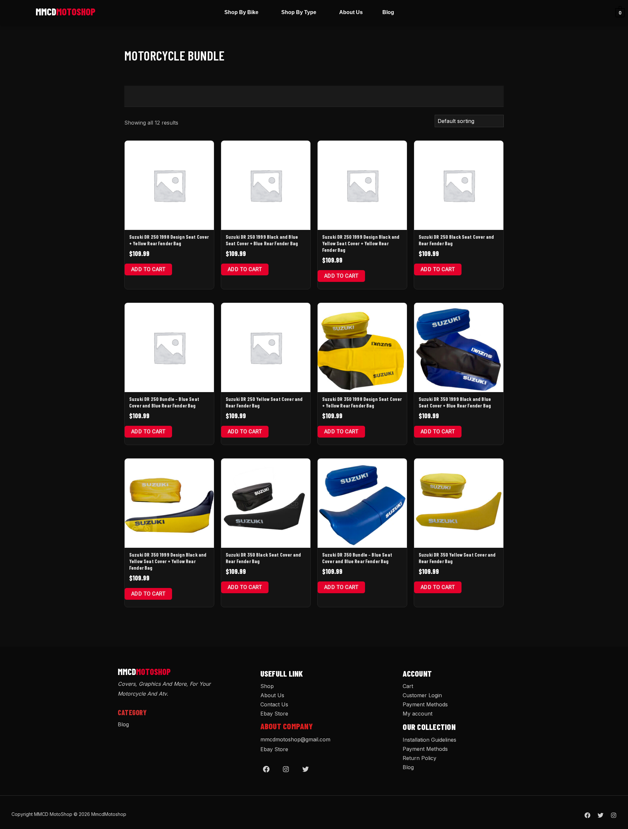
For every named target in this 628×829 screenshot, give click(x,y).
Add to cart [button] (148, 269)
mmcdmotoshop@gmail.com (295, 739)
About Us (351, 12)
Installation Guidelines (429, 739)
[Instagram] (286, 769)
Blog (388, 12)
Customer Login (422, 695)
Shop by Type (298, 12)
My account (417, 713)
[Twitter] (305, 769)
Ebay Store (274, 713)
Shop (267, 686)
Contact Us (274, 704)
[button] (243, 12)
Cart (408, 686)
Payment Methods (425, 704)
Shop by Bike (241, 12)
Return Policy (419, 758)
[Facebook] (266, 769)
